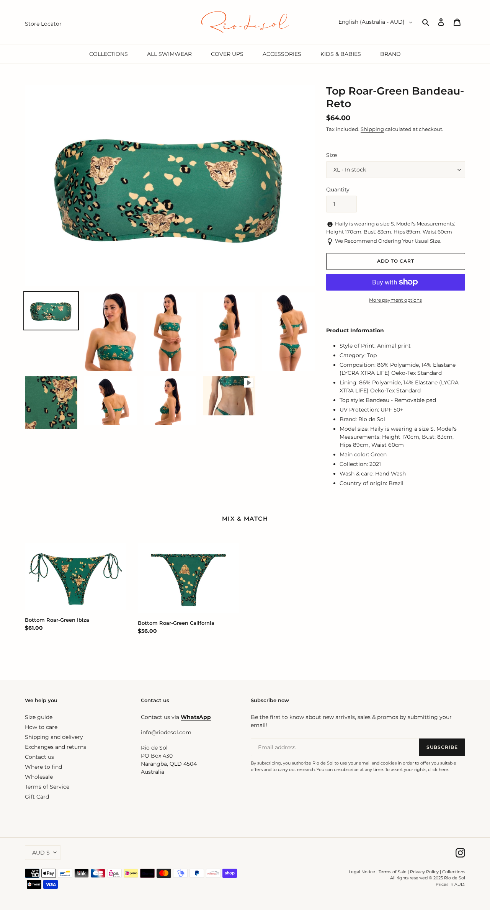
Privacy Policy (425, 871)
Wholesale (39, 776)
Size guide (38, 717)
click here (438, 769)
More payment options (395, 300)
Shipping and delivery (54, 737)
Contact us (39, 756)
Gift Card (37, 796)
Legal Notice (362, 871)
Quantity (338, 189)
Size (331, 155)
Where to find (43, 766)
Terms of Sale (393, 871)
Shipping (372, 129)
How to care (41, 727)
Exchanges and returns (55, 746)
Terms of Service (47, 786)
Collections (453, 871)
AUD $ (41, 852)
